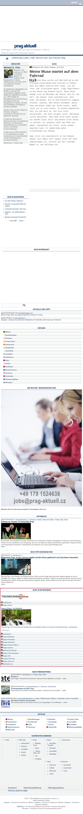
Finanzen (24, 746)
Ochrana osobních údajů (17, 790)
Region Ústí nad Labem (11, 653)
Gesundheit (9, 351)
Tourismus (8, 373)
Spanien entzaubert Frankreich (15, 217)
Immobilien (9, 354)
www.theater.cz (27, 674)
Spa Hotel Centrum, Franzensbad (23, 700)
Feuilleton (53, 67)
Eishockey (52, 765)
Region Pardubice (9, 639)
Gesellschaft (9, 348)
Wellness (54, 698)
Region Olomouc (8, 661)
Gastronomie (9, 344)
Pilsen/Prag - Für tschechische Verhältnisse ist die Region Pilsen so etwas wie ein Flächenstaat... (35, 627)
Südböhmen (7, 602)
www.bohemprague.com (25, 313)
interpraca (68, 802)
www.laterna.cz (17, 555)
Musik (37, 748)
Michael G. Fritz (12, 67)
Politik (33, 58)
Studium (23, 755)
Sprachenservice (11, 370)
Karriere (23, 752)
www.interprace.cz (20, 318)
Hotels (38, 698)
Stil (36, 756)
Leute (65, 771)
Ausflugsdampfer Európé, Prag (22, 688)
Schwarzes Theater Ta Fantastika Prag (17, 522)
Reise (49, 740)
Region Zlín (6, 656)
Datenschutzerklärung (32, 787)
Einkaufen (8, 338)
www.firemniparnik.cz (32, 686)
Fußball (51, 768)
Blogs (63, 58)
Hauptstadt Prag (9, 658)
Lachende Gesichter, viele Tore (15, 209)
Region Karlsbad (8, 637)
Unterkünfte (9, 376)
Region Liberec (8, 648)
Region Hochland (8, 642)
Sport (50, 58)
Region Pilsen (7, 605)
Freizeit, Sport (10, 341)
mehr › (3, 546)
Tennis (51, 774)
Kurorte (7, 363)
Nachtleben (9, 366)
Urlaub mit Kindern (48, 520)
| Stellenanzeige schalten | (20, 58)
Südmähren (7, 634)
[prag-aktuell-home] (7, 59)
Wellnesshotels (45, 698)
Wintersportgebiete (11, 379)
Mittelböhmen (8, 664)
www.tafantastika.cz (22, 520)
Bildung (7, 332)
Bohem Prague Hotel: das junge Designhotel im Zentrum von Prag (21, 315)
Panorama (57, 58)
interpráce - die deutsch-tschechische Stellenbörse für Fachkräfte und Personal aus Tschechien (31, 320)
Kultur (46, 58)
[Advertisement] (41, 26)
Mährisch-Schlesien (10, 650)
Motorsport (52, 771)
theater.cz (14, 676)
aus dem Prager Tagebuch (14, 201)
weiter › (21, 220)
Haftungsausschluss (56, 787)
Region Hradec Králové (10, 645)
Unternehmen (25, 743)
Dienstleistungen (11, 335)
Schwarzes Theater (36, 520)
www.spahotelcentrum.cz (26, 698)
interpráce (7, 802)
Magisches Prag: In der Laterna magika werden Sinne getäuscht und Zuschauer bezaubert (39, 557)
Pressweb (25, 808)
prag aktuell (25, 45)
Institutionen (9, 357)
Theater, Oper (59, 520)
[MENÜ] (80, 2)
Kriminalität (67, 765)
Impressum (12, 787)
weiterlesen (73, 627)
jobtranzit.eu (21, 806)
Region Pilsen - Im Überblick (11, 608)
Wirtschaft (39, 58)
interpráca (37, 802)
